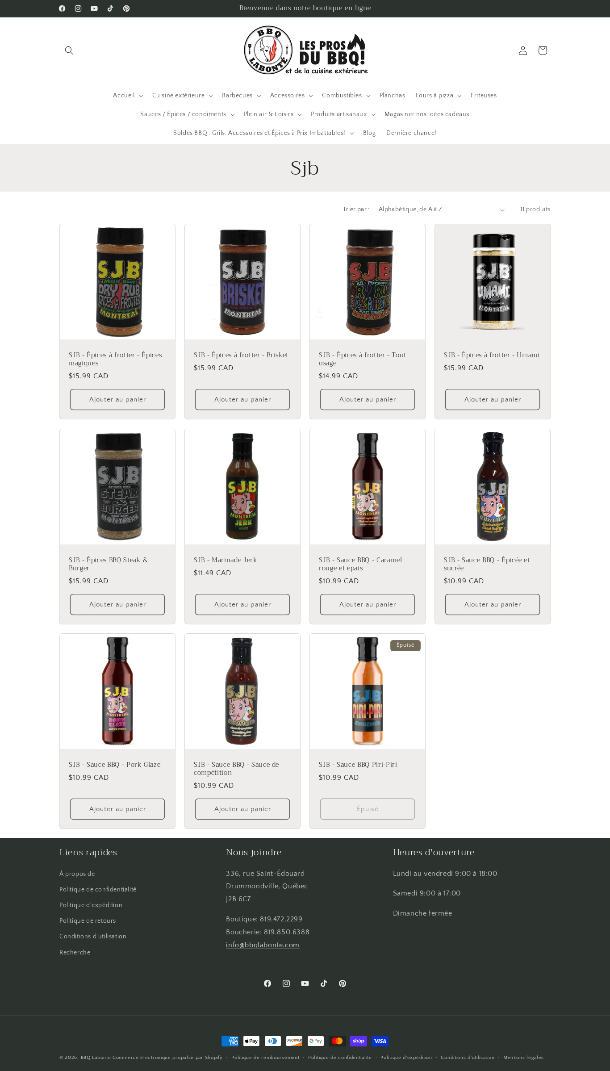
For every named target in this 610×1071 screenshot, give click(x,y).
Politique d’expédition (406, 1057)
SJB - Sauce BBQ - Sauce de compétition (236, 769)
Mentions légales (523, 1057)
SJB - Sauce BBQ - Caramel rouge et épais (360, 564)
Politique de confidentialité (98, 889)
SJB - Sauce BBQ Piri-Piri (358, 765)
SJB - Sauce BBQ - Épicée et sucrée (487, 564)
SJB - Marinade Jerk (226, 560)
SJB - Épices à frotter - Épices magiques (115, 359)
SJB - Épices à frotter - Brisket (241, 355)
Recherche (74, 952)
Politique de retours (87, 921)
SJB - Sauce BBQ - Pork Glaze (114, 765)
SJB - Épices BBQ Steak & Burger (108, 564)
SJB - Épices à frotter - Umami (492, 355)
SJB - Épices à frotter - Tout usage (362, 359)
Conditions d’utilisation (467, 1057)
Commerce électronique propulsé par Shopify (167, 1057)
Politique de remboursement (265, 1057)
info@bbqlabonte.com (262, 945)
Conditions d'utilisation (92, 936)
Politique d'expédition (90, 905)
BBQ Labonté (96, 1057)
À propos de (77, 874)
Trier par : (356, 209)
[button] (69, 50)
